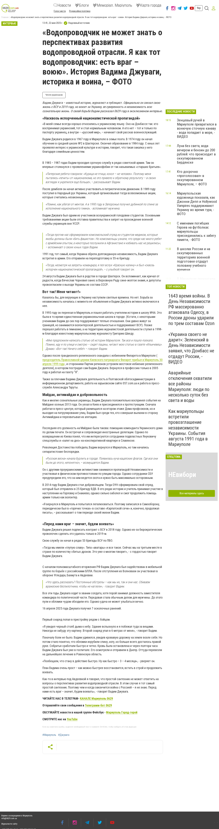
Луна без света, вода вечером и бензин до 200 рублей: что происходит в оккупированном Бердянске (196, 154)
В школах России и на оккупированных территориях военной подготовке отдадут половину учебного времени (193, 259)
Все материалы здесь (191, 493)
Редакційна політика (79, 11)
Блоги (84, 5)
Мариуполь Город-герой (121, 712)
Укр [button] (199, 8)
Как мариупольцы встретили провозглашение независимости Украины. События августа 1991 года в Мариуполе (188, 427)
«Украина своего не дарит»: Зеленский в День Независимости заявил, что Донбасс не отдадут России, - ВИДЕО (191, 348)
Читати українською (54, 95)
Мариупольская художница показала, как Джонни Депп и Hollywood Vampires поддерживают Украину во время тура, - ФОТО (197, 203)
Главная (5, 17)
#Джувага (63, 735)
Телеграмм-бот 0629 (98, 705)
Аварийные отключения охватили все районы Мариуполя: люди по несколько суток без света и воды (190, 386)
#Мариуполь (49, 735)
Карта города (150, 5)
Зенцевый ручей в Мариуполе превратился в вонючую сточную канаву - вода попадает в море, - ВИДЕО (197, 128)
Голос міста (60, 11)
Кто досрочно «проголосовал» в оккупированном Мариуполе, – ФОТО (192, 178)
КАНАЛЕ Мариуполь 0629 (96, 698)
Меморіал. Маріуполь (114, 5)
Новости (64, 5)
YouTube (72, 719)
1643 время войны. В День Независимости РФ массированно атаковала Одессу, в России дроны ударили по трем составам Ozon (191, 309)
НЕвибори (182, 475)
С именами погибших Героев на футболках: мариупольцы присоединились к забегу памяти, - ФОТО (196, 231)
